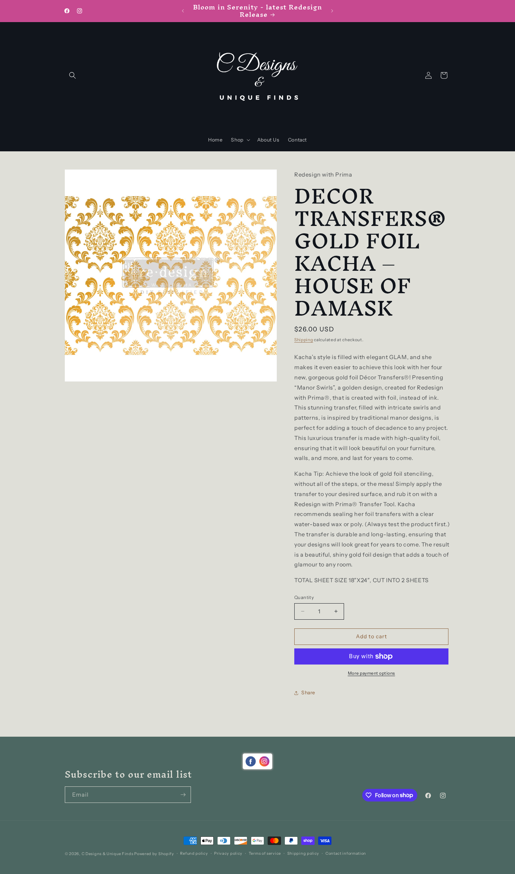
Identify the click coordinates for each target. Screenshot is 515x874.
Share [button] (308, 692)
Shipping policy (303, 853)
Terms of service (265, 853)
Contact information (345, 853)
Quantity (304, 597)
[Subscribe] (183, 794)
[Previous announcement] (183, 11)
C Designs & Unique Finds (107, 853)
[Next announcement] (332, 11)
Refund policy (194, 853)
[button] (72, 75)
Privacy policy (228, 853)
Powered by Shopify (154, 853)
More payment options (371, 673)
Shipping (303, 339)
